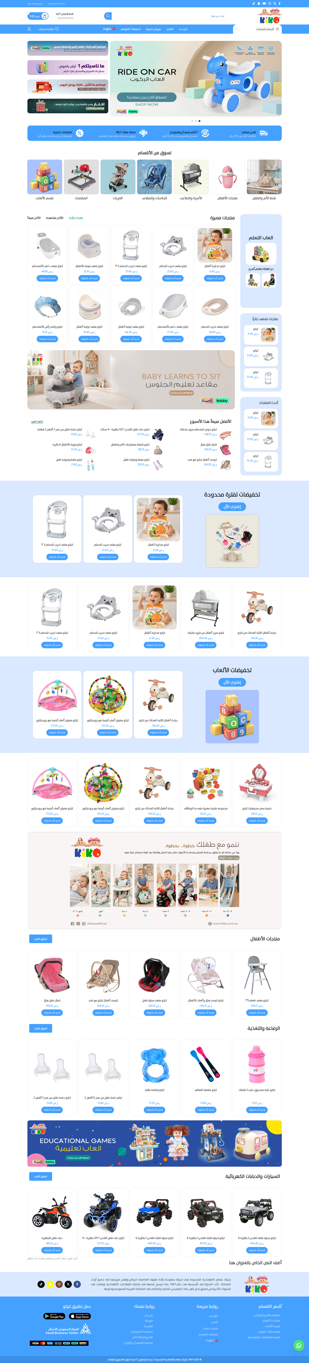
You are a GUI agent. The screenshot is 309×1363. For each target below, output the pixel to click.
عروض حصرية (210, 1328)
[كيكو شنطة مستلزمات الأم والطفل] (158, 450)
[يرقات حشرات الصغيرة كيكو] (206, 783)
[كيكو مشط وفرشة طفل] (158, 465)
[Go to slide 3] (192, 121)
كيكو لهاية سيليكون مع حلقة (52, 1090)
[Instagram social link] (269, 3)
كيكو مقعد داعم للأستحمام (172, 327)
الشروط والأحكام (142, 1337)
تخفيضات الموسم (208, 1334)
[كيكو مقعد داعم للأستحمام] (173, 306)
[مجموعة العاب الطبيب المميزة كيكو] (155, 783)
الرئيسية (213, 1316)
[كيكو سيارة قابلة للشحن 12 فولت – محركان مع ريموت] (103, 1213)
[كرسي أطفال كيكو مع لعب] (225, 465)
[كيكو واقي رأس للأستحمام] (47, 306)
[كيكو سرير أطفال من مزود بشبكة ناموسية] (155, 975)
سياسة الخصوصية (142, 1331)
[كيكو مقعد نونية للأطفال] (89, 245)
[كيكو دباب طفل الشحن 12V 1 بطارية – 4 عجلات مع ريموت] (158, 434)
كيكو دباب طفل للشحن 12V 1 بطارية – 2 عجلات (206, 1240)
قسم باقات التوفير (269, 1331)
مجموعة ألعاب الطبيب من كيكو (52, 808)
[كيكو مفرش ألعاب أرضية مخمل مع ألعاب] (57, 695)
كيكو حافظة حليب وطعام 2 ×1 (205, 1090)
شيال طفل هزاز (208, 444)
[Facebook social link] (279, 3)
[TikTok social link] (253, 3)
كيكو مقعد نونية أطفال (131, 327)
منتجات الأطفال (271, 1320)
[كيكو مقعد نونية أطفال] (131, 306)
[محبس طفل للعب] (103, 975)
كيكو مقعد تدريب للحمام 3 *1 (131, 266)
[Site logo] (270, 15)
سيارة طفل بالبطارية (155, 1238)
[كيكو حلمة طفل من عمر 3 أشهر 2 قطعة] (91, 434)
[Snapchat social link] (258, 3)
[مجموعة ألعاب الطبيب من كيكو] (52, 783)
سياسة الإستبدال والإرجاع (138, 1343)
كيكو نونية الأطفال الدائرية (67, 444)
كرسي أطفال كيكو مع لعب (202, 459)
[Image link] (261, 253)
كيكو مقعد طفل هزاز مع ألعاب (206, 1000)
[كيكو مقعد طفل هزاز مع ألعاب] (206, 975)
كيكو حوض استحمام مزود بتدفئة (198, 429)
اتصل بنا (148, 1326)
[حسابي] (29, 29)
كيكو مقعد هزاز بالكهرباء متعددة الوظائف (52, 1002)
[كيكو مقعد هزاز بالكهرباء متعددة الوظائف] (52, 975)
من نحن (148, 1315)
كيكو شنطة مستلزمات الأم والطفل (130, 444)
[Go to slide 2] (196, 121)
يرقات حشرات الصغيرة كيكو (205, 808)
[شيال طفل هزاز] (225, 450)
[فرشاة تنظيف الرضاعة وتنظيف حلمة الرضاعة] (155, 1065)
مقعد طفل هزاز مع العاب (257, 1000)
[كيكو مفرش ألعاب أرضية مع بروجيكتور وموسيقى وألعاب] (158, 695)
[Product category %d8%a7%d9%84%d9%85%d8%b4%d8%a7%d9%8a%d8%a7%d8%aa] (81, 181)
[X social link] (274, 3)
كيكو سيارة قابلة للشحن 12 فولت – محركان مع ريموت (103, 1240)
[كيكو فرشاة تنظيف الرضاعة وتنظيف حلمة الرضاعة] (103, 1065)
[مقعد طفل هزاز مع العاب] (257, 975)
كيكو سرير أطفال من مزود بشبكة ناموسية (154, 1002)
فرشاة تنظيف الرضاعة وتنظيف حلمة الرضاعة (154, 1092)
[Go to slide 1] (199, 121)
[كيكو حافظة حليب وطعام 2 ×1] (206, 1065)
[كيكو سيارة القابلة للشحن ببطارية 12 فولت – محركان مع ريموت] (257, 1213)
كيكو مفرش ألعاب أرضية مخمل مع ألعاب (57, 722)
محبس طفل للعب (103, 1000)
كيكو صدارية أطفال (214, 266)
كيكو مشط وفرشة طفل (136, 459)
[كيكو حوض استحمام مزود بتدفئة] (225, 434)
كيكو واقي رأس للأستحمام (47, 327)
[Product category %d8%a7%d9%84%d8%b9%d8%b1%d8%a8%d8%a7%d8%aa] (117, 181)
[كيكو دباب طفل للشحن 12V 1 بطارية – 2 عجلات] (206, 1213)
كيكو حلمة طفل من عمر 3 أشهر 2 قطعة (59, 429)
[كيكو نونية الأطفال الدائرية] (91, 450)
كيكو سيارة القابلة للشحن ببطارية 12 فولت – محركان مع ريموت (257, 1240)
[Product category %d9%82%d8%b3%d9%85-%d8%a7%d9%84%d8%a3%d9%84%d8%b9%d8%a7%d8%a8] (44, 181)
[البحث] (108, 16)
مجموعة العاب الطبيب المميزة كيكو (154, 808)
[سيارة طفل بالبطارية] (155, 1213)
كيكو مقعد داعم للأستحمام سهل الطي (47, 268)
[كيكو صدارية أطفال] (268, 335)
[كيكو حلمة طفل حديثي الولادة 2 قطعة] (257, 1068)
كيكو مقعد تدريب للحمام (173, 266)
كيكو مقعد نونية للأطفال (89, 266)
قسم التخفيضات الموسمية (264, 1337)
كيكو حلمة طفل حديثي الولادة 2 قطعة (257, 1097)
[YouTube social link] (264, 3)
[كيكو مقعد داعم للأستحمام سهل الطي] (47, 245)
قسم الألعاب (272, 1326)
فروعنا (149, 1320)
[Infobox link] (64, 16)
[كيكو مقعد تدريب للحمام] (268, 356)
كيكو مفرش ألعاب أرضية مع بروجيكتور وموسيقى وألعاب (158, 722)
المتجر (214, 1322)
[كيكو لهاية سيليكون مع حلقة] (52, 1065)
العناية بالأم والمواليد (266, 1315)
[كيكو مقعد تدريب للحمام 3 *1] (268, 378)
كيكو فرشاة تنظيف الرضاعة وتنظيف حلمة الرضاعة (103, 1092)
